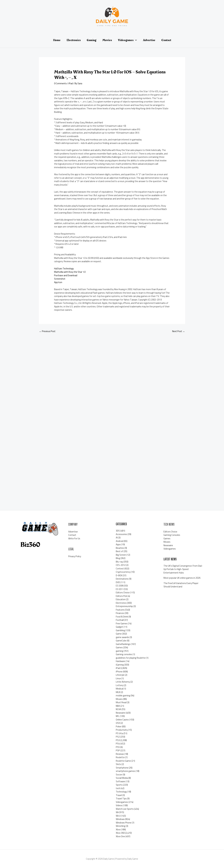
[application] (135, 40)
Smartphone (122, 767)
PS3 (118, 740)
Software (120, 781)
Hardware (120, 661)
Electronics (121, 603)
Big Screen (121, 555)
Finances (120, 613)
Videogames (122, 802)
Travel (119, 795)
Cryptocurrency (123, 572)
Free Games (121, 623)
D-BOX (119, 575)
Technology (121, 791)
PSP (118, 750)
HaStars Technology (64, 268)
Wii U (118, 816)
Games (119, 647)
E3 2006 (120, 585)
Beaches (120, 548)
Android (119, 541)
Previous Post (47, 331)
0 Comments (60, 83)
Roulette (120, 757)
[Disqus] (112, 376)
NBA (118, 706)
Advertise (73, 531)
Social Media (122, 778)
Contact (72, 535)
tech (118, 788)
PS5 (118, 747)
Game (119, 633)
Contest (120, 568)
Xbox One (120, 836)
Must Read (121, 702)
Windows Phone (123, 822)
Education (121, 599)
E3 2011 (120, 589)
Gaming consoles (124, 654)
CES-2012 (121, 565)
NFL (117, 716)
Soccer (119, 774)
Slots (118, 764)
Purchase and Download (65, 275)
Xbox (118, 829)
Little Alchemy (123, 682)
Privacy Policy (74, 556)
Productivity (122, 730)
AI (117, 537)
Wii (117, 812)
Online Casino (122, 719)
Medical (119, 688)
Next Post (178, 331)
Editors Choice (123, 592)
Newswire (120, 713)
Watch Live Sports (125, 809)
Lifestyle (120, 675)
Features (120, 610)
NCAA (118, 709)
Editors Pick (121, 596)
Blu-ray (119, 561)
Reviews (120, 754)
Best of (119, 551)
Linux (118, 678)
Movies (119, 699)
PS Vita (119, 733)
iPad (71, 83)
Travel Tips (121, 798)
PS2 (118, 736)
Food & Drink (122, 616)
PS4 (118, 743)
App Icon (58, 282)
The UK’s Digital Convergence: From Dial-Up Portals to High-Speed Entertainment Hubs (183, 569)
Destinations (122, 579)
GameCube (121, 640)
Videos (119, 805)
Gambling (120, 630)
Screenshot (59, 279)
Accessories (121, 534)
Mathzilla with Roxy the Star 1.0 (69, 272)
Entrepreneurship (124, 606)
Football (120, 620)
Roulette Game (123, 761)
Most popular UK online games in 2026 (182, 578)
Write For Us (74, 538)
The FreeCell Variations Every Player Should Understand (181, 585)
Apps (118, 544)
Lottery (119, 685)
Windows (120, 819)
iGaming (120, 664)
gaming (119, 651)
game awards (122, 637)
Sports (119, 785)
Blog (118, 558)
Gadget (119, 627)
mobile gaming (123, 695)
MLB (118, 692)
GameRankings (123, 644)
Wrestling (120, 826)
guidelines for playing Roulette (131, 658)
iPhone (119, 671)
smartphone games (125, 771)
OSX (118, 723)
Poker (118, 726)
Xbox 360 (120, 833)
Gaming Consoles (172, 535)
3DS (118, 530)
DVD (118, 582)
